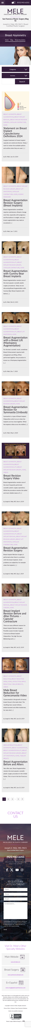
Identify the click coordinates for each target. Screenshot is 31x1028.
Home (7, 40)
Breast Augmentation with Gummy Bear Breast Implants (15, 274)
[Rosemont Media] (23, 1021)
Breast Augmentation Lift (12, 750)
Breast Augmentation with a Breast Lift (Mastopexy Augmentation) (15, 341)
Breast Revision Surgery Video (12, 477)
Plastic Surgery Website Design (13, 1021)
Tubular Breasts (17, 684)
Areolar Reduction (10, 745)
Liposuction (16, 681)
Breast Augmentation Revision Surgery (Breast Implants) (15, 203)
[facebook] (8, 870)
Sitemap (13, 1008)
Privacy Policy (7, 1008)
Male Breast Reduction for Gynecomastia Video (15, 693)
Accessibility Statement (17, 1011)
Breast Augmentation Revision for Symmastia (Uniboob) (15, 410)
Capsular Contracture (18, 122)
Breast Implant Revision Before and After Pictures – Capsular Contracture (14, 616)
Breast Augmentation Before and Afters (15, 763)
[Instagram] (23, 870)
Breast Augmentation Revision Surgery (15, 549)
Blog (11, 40)
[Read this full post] (15, 101)
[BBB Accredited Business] (15, 1016)
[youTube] (18, 870)
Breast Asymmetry (9, 114)
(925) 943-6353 (15, 857)
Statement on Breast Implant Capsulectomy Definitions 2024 (15, 132)
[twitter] (12, 870)
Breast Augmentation (19, 747)
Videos (5, 472)
